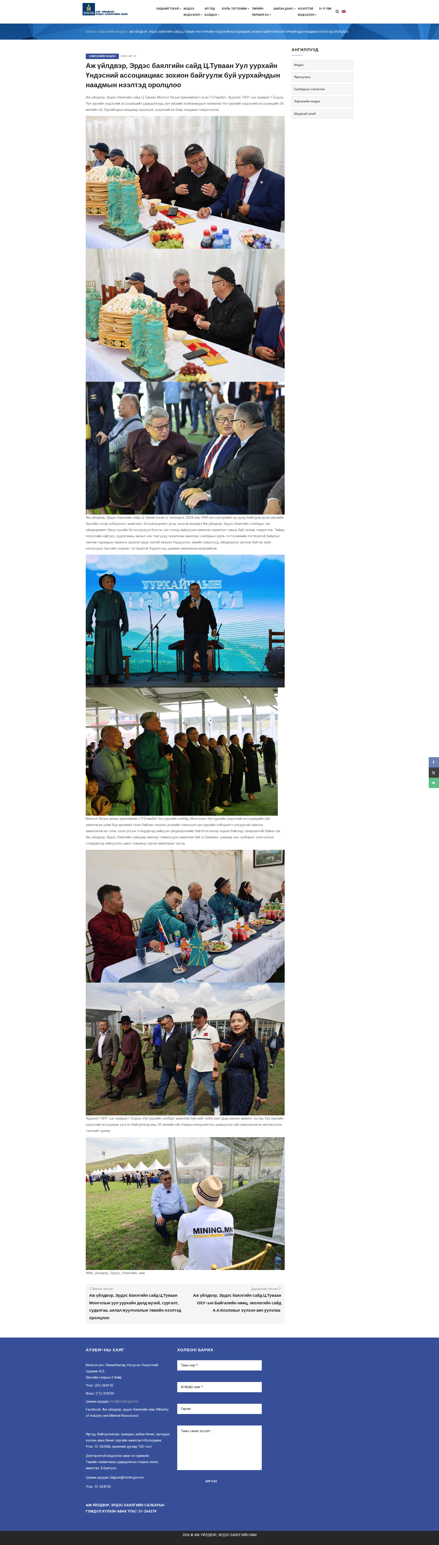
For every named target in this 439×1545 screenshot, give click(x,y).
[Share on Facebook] (434, 762)
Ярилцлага (302, 77)
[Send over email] (434, 783)
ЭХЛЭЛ (90, 31)
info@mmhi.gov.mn (124, 1401)
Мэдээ (298, 65)
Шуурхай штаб (305, 113)
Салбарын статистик (309, 89)
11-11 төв (325, 9)
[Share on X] (434, 772)
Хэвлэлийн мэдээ (112, 31)
